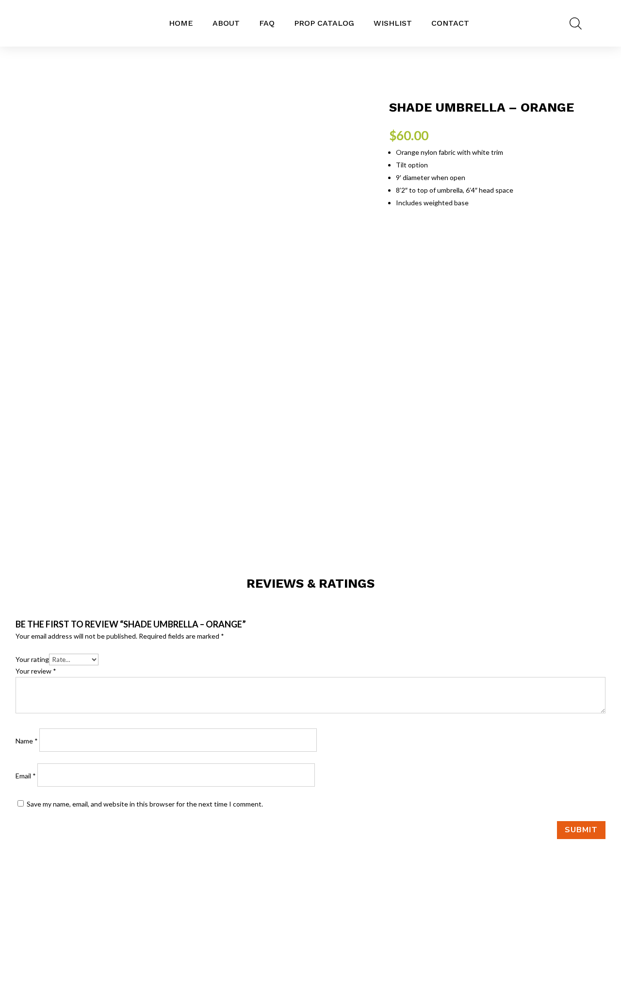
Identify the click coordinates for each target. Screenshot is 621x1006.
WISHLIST (393, 23)
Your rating (32, 659)
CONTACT (450, 23)
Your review (36, 671)
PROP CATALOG (324, 23)
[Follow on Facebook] (291, 955)
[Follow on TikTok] (330, 955)
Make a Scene (530, 953)
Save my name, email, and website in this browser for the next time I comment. (145, 804)
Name (27, 741)
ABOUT (226, 23)
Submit (581, 830)
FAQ (267, 23)
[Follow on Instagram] (310, 955)
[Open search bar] (576, 23)
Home (181, 23)
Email (26, 776)
